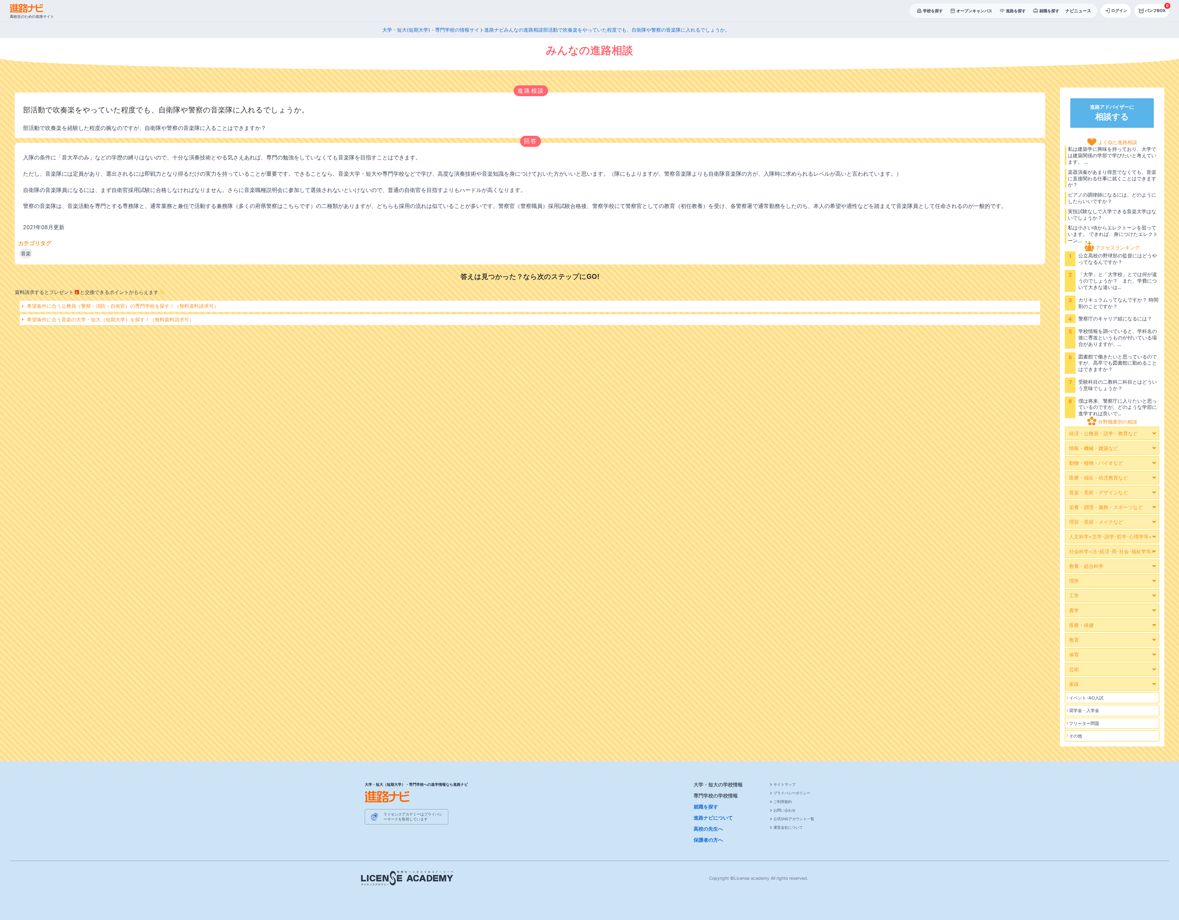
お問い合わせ (784, 810)
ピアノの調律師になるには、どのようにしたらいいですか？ (1112, 198)
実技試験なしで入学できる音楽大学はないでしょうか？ (1112, 214)
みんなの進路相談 (523, 30)
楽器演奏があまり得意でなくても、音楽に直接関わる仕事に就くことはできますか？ (1112, 178)
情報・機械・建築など (1093, 448)
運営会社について (788, 827)
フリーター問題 (1084, 723)
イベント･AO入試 (1086, 697)
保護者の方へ (708, 840)
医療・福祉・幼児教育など (1098, 478)
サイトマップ (784, 784)
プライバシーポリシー (791, 793)
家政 (1074, 684)
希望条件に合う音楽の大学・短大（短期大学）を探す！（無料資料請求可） (110, 319)
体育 (1074, 655)
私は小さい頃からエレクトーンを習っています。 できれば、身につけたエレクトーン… (1113, 234)
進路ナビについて (713, 818)
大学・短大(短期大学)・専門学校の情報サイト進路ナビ (443, 30)
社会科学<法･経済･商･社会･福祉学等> (1111, 551)
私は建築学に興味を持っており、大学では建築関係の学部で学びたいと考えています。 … (1112, 155)
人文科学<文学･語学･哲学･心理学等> (1110, 537)
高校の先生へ (708, 829)
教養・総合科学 (1086, 566)
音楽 (26, 253)
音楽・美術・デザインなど (1098, 492)
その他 (1075, 735)
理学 (1074, 581)
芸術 (1074, 669)
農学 (1074, 610)
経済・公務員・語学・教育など (1103, 433)
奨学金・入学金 (1084, 710)
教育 (1074, 640)
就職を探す (706, 807)
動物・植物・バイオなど (1096, 463)
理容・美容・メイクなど (1096, 522)
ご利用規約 (782, 801)
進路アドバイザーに (1112, 113)
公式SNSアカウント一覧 (793, 818)
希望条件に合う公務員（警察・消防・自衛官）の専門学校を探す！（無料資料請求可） (123, 306)
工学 (1074, 596)
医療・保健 (1081, 625)
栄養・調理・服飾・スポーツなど (1106, 507)
